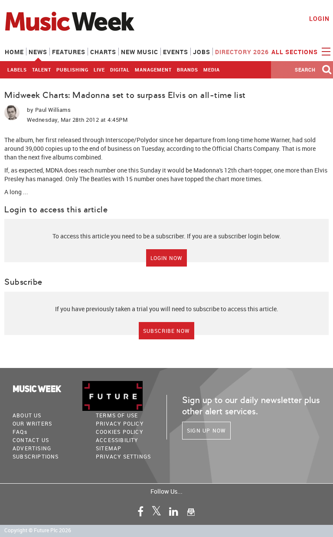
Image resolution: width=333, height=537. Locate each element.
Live (99, 69)
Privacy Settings (123, 456)
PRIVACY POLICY (120, 423)
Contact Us (31, 439)
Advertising (32, 448)
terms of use (117, 415)
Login (319, 18)
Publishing (72, 69)
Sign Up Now (206, 430)
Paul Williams (53, 110)
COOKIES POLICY (119, 431)
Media (211, 69)
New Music (139, 52)
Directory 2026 (242, 52)
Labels (17, 69)
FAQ (20, 431)
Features (68, 52)
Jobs (201, 52)
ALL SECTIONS (295, 52)
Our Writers (32, 423)
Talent (41, 69)
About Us (27, 415)
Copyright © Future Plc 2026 (37, 530)
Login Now (166, 257)
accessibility (117, 439)
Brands (187, 69)
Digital (120, 69)
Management (153, 69)
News (38, 52)
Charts (103, 52)
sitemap (108, 448)
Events (175, 52)
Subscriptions (36, 456)
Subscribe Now (166, 330)
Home (14, 52)
